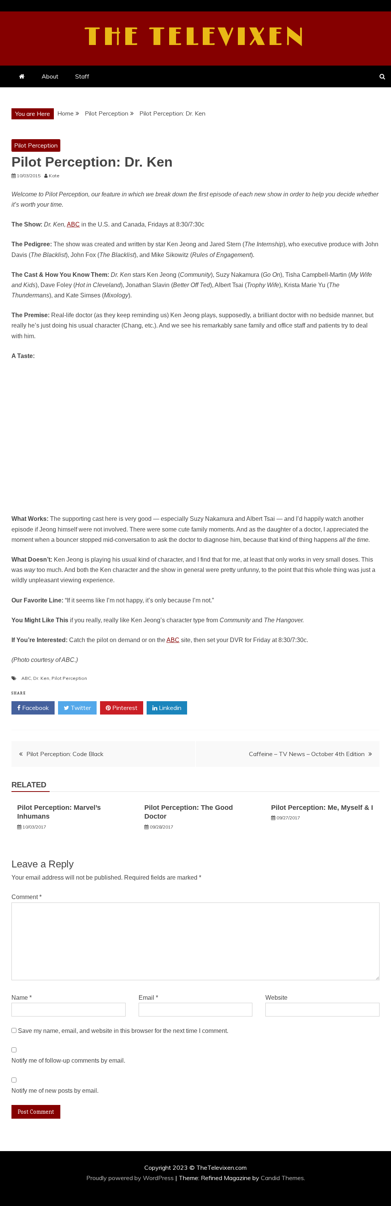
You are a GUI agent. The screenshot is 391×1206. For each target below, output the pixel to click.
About (50, 76)
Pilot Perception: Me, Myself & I (322, 807)
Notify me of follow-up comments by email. (68, 1060)
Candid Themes (282, 1178)
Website (276, 997)
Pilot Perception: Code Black (64, 754)
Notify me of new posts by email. (55, 1090)
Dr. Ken (41, 678)
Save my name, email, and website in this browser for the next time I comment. (123, 1031)
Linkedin (169, 707)
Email (148, 997)
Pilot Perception (36, 145)
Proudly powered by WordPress (130, 1178)
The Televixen (196, 37)
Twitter (80, 707)
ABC (73, 224)
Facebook (35, 707)
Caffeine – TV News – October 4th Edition (307, 754)
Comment (26, 897)
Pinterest (124, 707)
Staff (82, 76)
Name (21, 997)
